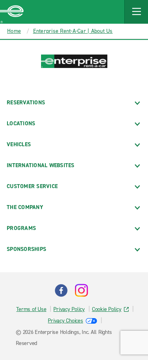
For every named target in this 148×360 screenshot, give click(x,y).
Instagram (81, 290)
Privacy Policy (69, 309)
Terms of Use (31, 309)
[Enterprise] (12, 12)
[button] (136, 12)
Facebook (61, 290)
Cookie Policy (107, 309)
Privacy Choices (65, 320)
